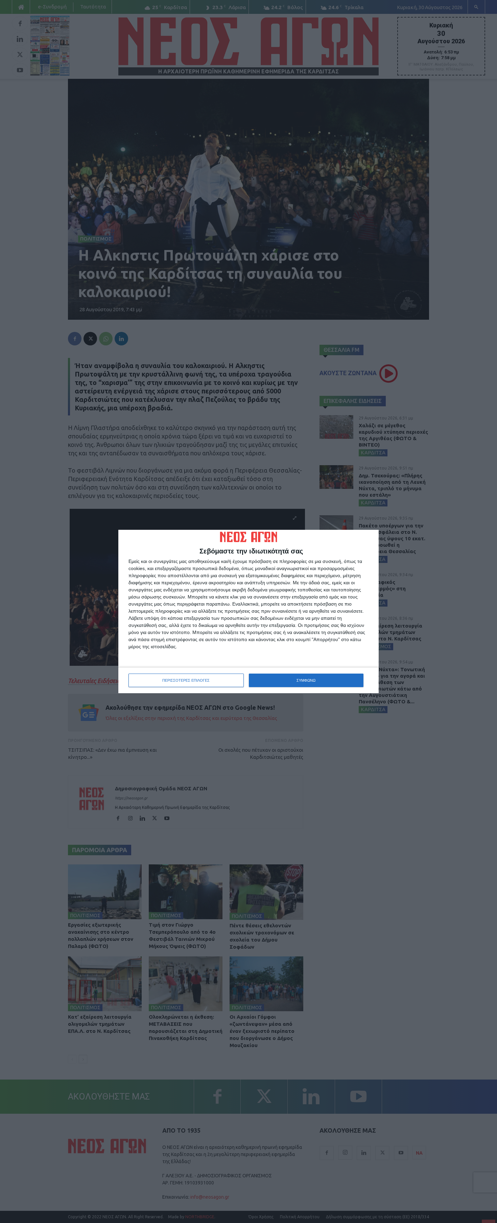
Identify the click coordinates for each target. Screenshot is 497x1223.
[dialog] (248, 612)
